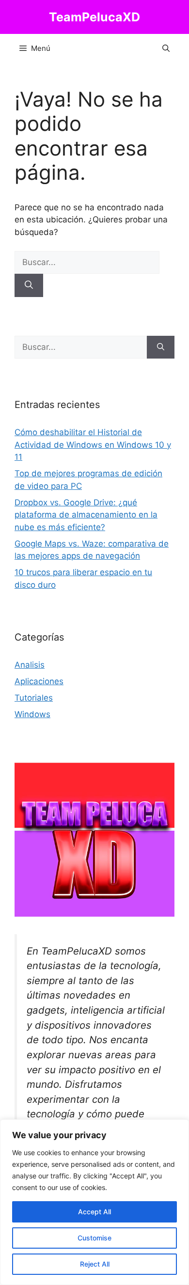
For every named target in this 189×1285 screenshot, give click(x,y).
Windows (32, 714)
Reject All (95, 1264)
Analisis (30, 665)
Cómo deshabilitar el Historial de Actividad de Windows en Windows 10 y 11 (93, 444)
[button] (166, 48)
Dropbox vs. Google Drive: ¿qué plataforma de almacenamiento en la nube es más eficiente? (86, 515)
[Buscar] (29, 285)
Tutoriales (34, 698)
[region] (94, 1202)
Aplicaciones (39, 681)
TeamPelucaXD (94, 17)
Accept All (94, 1211)
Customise (94, 1238)
